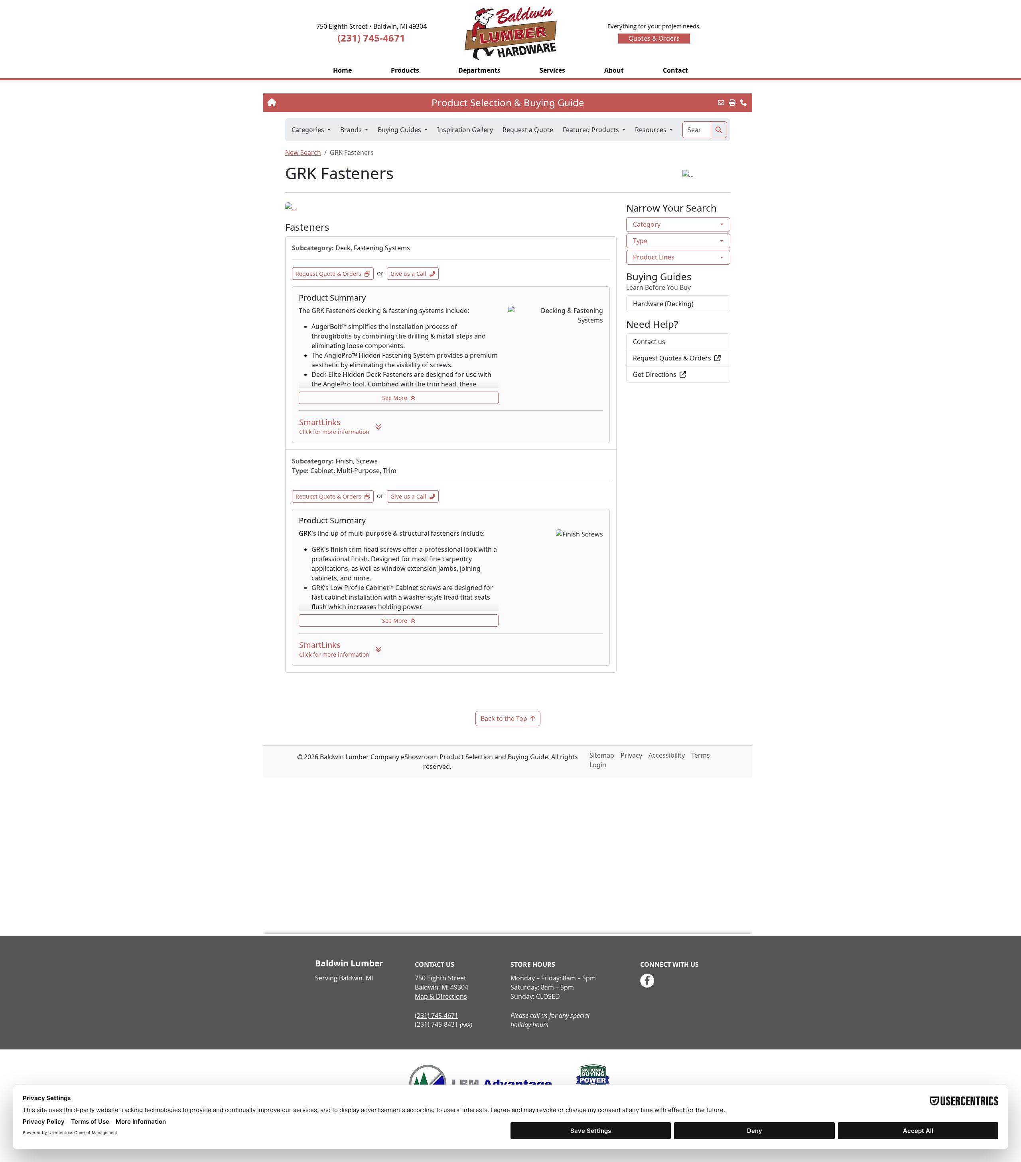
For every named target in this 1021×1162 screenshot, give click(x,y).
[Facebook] (647, 981)
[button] (405, 70)
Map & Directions (441, 996)
